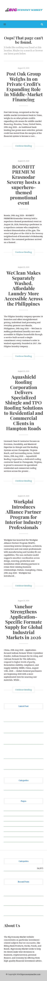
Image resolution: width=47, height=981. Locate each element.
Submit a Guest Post (13, 829)
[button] (3, 24)
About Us (8, 808)
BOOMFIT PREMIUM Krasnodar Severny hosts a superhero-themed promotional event (23, 184)
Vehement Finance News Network (19, 788)
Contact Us (9, 819)
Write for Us (9, 839)
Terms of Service (11, 834)
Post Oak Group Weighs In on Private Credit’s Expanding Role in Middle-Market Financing (23, 86)
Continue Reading (23, 146)
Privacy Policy (10, 824)
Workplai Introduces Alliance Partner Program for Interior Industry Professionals (23, 514)
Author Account (11, 813)
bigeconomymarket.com (30, 974)
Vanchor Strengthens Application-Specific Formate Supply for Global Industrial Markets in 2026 (23, 621)
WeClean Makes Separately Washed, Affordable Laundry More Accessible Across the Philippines (23, 288)
